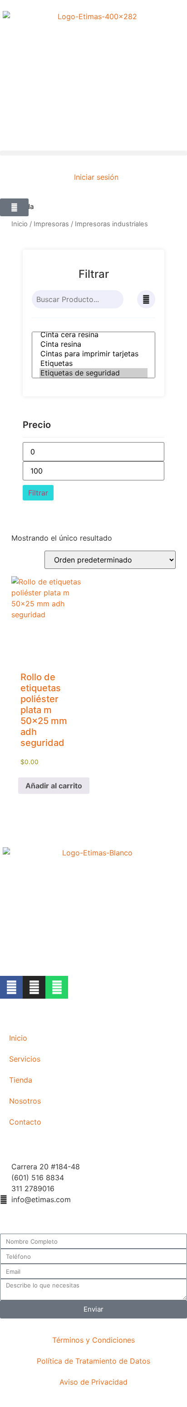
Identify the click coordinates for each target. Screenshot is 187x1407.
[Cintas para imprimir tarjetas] (93, 354)
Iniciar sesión (96, 177)
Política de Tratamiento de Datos (93, 1360)
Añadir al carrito (53, 785)
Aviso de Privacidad (93, 1381)
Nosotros (25, 1100)
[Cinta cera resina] (93, 334)
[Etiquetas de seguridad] (93, 373)
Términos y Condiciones (93, 1339)
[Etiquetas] (93, 363)
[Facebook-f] (11, 987)
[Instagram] (34, 987)
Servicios (24, 1058)
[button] (93, 153)
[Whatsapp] (56, 987)
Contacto (25, 1121)
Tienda (20, 1079)
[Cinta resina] (93, 344)
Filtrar (38, 492)
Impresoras (51, 224)
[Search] (116, 299)
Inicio (19, 224)
